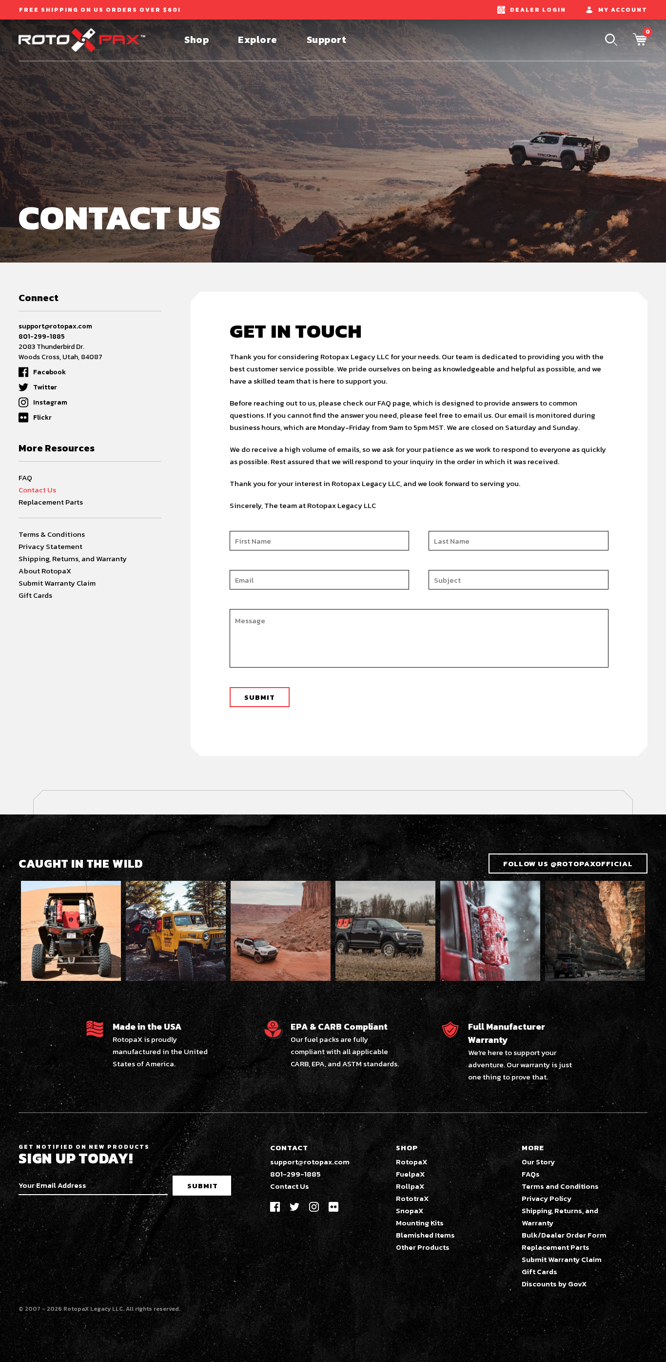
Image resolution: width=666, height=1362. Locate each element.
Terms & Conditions (52, 534)
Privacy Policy (546, 1198)
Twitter (45, 387)
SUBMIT (202, 1185)
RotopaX (412, 1161)
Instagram (50, 402)
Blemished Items (425, 1234)
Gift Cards (35, 595)
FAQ (25, 477)
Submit (259, 697)
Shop (196, 39)
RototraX (412, 1198)
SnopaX (410, 1210)
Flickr (42, 417)
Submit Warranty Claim (57, 583)
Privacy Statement (50, 546)
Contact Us (37, 489)
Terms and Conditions (560, 1186)
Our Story (538, 1161)
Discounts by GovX (554, 1283)
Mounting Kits (420, 1222)
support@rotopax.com (55, 326)
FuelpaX (410, 1173)
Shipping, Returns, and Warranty (73, 558)
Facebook (49, 372)
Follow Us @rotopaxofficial (568, 863)
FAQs (531, 1173)
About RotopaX (45, 570)
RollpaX (410, 1186)
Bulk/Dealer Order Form (564, 1234)
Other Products (423, 1247)
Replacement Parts (51, 502)
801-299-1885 (42, 336)
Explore (257, 39)
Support (327, 39)
